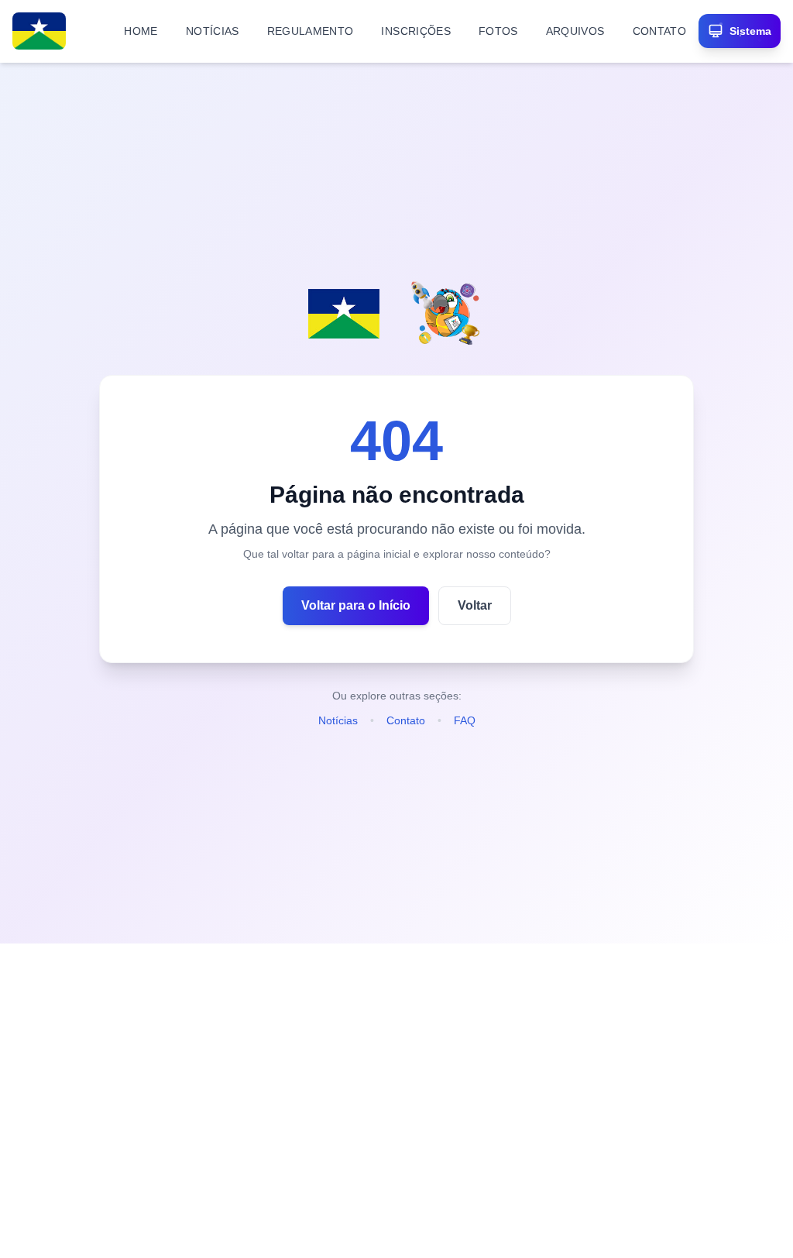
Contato (405, 720)
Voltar (475, 605)
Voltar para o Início (355, 605)
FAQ (464, 720)
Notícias (338, 720)
